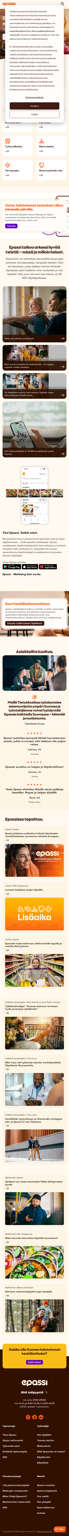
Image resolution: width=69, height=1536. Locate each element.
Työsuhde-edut (11, 1446)
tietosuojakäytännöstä (43, 31)
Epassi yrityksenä (47, 1490)
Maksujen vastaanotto (15, 1490)
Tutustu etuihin (45, 1440)
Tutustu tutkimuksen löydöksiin (24, 623)
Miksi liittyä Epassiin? (15, 1496)
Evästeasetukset (35, 97)
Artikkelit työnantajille (15, 1451)
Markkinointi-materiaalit (16, 1502)
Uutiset (41, 1513)
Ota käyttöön (44, 1435)
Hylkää (34, 114)
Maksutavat (43, 1446)
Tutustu (11, 226)
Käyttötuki (42, 1462)
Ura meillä (43, 1496)
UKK (5, 1457)
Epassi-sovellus (46, 1485)
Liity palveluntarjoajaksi (16, 1485)
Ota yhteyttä (44, 1502)
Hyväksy (34, 106)
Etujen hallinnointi (13, 1440)
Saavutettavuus (46, 1507)
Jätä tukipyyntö (32, 1392)
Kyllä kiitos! (34, 1362)
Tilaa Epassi (9, 1435)
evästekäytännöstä (19, 31)
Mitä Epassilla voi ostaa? (51, 1451)
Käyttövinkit (43, 1457)
